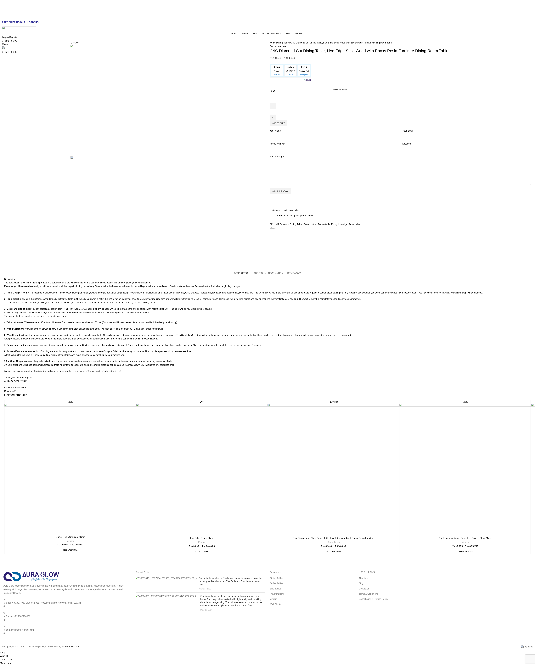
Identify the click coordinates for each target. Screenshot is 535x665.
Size (273, 91)
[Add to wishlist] (133, 417)
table (358, 224)
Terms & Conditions (368, 594)
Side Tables (275, 589)
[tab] (242, 272)
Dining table (324, 224)
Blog (361, 583)
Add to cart (278, 123)
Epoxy (334, 224)
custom (313, 224)
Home (273, 43)
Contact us (364, 589)
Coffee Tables (276, 583)
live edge (342, 224)
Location (406, 144)
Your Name (275, 131)
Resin (351, 224)
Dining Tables (283, 43)
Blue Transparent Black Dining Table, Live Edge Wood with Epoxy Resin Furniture (333, 538)
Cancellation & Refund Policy (373, 599)
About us (363, 578)
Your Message (277, 156)
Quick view (133, 411)
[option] (35, 43)
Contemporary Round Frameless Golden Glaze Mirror (465, 538)
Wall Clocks (275, 604)
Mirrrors (70, 541)
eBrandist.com (72, 646)
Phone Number (277, 144)
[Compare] (133, 404)
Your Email (407, 131)
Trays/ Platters (277, 594)
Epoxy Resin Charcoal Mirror (70, 537)
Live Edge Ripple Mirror (202, 538)
